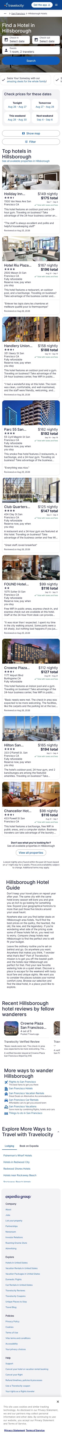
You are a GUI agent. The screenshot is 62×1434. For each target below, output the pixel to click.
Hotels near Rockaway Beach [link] (19, 1175)
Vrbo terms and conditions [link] (18, 1338)
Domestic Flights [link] (14, 1279)
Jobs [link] (8, 1215)
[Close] (58, 1401)
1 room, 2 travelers (22, 51)
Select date (17, 41)
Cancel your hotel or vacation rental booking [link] (27, 1369)
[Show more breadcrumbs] (5, 13)
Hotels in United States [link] (17, 1262)
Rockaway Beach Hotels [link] (17, 1181)
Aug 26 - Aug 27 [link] (17, 106)
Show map (33, 133)
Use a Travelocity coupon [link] (18, 1385)
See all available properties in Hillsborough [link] (26, 160)
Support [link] (9, 1363)
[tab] (9, 1146)
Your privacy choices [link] (16, 1349)
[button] (31, 1131)
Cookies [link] (9, 1327)
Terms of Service (35, 1430)
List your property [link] (14, 1220)
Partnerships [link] (12, 1226)
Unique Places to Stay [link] (16, 1301)
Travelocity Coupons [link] (15, 1296)
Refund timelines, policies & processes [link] (24, 1380)
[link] (31, 1083)
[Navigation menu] (56, 5)
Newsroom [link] (11, 1231)
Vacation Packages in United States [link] (23, 1273)
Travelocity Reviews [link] (15, 1290)
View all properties (31, 852)
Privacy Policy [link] (12, 1321)
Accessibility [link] (12, 1343)
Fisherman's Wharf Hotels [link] (17, 1155)
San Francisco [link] (18, 13)
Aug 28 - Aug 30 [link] (17, 119)
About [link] (8, 1209)
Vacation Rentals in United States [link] (22, 1268)
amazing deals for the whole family (26, 81)
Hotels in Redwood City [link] (16, 1162)
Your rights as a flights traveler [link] (20, 1391)
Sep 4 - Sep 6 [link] (45, 119)
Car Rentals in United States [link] (19, 1285)
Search (31, 60)
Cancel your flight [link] (14, 1374)
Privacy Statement (14, 1430)
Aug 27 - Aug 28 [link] (45, 106)
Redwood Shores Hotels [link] (16, 1168)
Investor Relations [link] (14, 1237)
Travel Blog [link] (11, 1307)
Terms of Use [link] (12, 1332)
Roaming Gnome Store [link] (16, 1243)
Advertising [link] (11, 1248)
